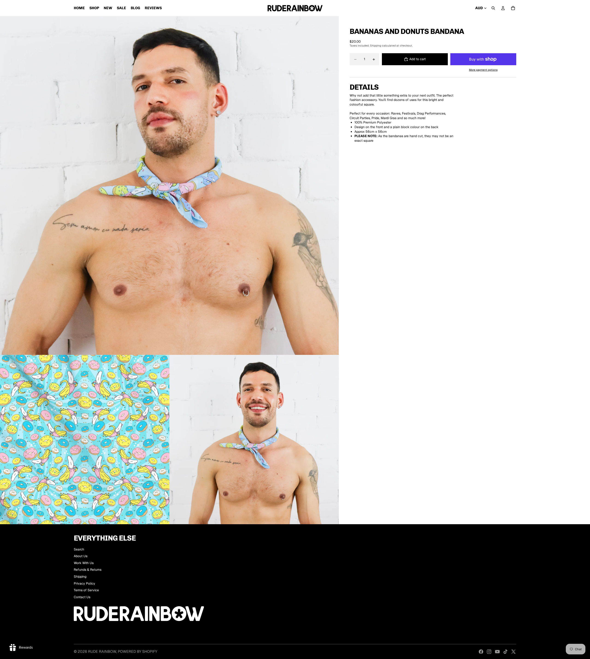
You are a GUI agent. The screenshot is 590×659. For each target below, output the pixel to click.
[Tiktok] (505, 651)
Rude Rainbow (102, 651)
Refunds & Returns (87, 570)
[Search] (493, 8)
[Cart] (513, 8)
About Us (80, 556)
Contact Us (82, 597)
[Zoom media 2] (84, 439)
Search (79, 549)
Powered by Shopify (137, 651)
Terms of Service (86, 590)
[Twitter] (513, 651)
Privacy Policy (84, 583)
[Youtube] (497, 651)
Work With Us (84, 563)
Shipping (80, 576)
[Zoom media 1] (169, 185)
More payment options (483, 69)
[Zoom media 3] (254, 439)
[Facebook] (481, 651)
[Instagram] (489, 651)
